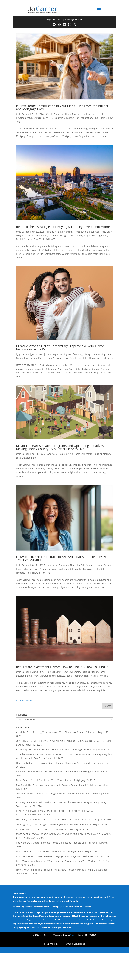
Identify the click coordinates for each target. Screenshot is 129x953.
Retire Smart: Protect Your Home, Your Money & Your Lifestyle (48, 780)
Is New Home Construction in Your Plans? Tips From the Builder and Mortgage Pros (62, 107)
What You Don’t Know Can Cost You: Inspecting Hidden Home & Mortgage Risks (57, 771)
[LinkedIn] (64, 24)
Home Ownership (83, 453)
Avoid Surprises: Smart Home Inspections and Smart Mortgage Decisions (54, 749)
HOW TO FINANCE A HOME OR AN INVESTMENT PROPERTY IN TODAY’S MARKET (61, 558)
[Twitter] (74, 24)
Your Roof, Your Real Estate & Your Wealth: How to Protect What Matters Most (57, 819)
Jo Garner (24, 114)
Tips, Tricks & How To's (46, 239)
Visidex (73, 935)
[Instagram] (69, 24)
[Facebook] (54, 24)
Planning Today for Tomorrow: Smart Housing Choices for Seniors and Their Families (60, 762)
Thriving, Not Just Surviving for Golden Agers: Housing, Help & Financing (54, 824)
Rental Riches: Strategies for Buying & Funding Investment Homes (63, 227)
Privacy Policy (51, 944)
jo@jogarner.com (74, 19)
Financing (59, 114)
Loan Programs (88, 114)
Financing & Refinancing (60, 231)
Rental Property (24, 239)
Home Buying (72, 114)
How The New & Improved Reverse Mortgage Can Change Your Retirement (55, 856)
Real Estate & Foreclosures (99, 358)
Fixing (87, 354)
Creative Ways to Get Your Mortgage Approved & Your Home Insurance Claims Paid (60, 347)
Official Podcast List (68, 117)
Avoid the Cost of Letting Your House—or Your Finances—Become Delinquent (56, 732)
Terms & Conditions (74, 944)
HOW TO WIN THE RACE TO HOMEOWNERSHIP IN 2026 (44, 829)
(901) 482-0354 (56, 19)
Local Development (37, 235)
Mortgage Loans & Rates (44, 117)
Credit (49, 114)
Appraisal (52, 453)
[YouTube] (59, 24)
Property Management (95, 235)
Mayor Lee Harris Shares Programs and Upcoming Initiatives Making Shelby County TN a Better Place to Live (60, 447)
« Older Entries (24, 700)
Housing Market (97, 231)
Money (52, 235)
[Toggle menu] (99, 9)
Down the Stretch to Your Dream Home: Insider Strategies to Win (50, 851)
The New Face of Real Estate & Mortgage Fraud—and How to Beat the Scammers (58, 793)
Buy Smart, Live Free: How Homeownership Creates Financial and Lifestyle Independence (63, 785)
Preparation (86, 117)
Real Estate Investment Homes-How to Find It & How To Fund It (62, 667)
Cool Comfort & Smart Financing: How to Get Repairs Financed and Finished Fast (58, 842)
